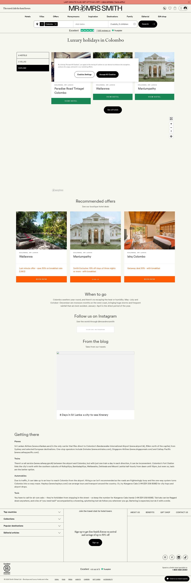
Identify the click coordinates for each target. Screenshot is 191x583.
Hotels (28, 16)
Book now (41, 279)
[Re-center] (171, 136)
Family (130, 16)
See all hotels (112, 110)
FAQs (63, 579)
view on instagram (95, 329)
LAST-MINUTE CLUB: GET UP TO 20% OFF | (94, 2)
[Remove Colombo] (55, 24)
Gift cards (96, 579)
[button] (164, 8)
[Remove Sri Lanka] (42, 24)
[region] (112, 154)
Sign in (95, 279)
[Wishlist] (169, 8)
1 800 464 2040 (179, 570)
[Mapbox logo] (57, 190)
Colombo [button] (49, 24)
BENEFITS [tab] (150, 512)
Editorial (145, 16)
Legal (57, 579)
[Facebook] (171, 557)
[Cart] (175, 8)
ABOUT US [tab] (135, 512)
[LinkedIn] (178, 557)
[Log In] (183, 8)
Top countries (10, 512)
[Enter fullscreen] (171, 119)
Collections (9, 519)
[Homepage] (95, 8)
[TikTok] (185, 557)
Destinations (112, 16)
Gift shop (162, 16)
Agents (78, 579)
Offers (56, 16)
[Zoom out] (171, 127)
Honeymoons (73, 16)
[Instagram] (165, 557)
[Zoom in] (171, 124)
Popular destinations (13, 526)
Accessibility (108, 579)
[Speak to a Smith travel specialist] (164, 8)
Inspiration (93, 16)
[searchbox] (66, 24)
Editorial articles (11, 532)
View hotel (71, 101)
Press (70, 579)
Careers (87, 579)
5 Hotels (22, 55)
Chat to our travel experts (178, 579)
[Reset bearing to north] (171, 131)
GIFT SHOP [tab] (165, 512)
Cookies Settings (84, 74)
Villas (41, 16)
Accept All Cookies (107, 74)
